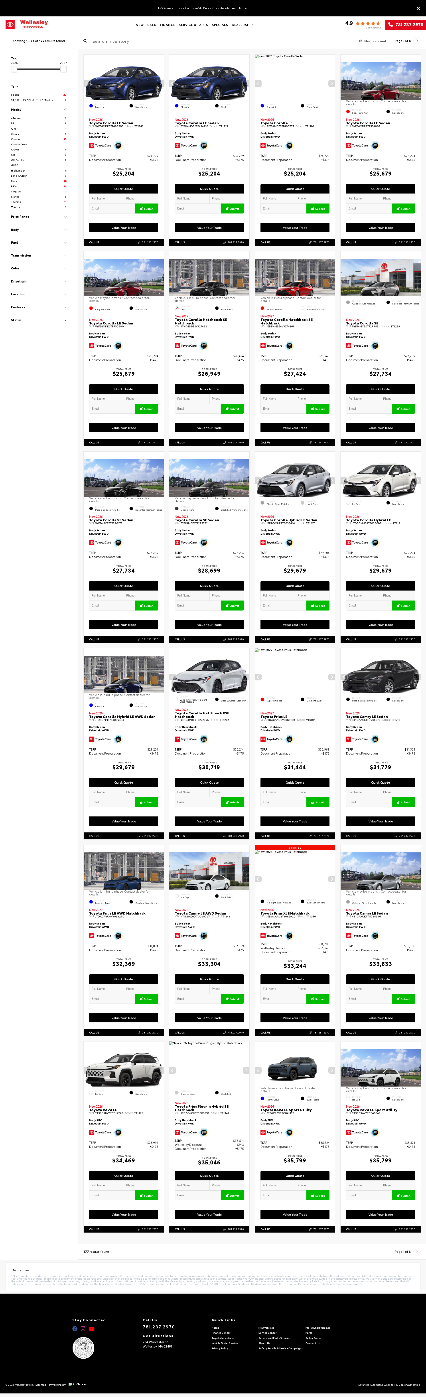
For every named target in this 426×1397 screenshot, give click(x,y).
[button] (160, 83)
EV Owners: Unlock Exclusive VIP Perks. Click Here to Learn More (202, 8)
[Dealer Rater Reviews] (363, 24)
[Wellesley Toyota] (34, 24)
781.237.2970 (408, 24)
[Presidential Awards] (89, 1348)
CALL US (94, 242)
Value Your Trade (124, 227)
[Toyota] (10, 24)
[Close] (418, 8)
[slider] (14, 69)
